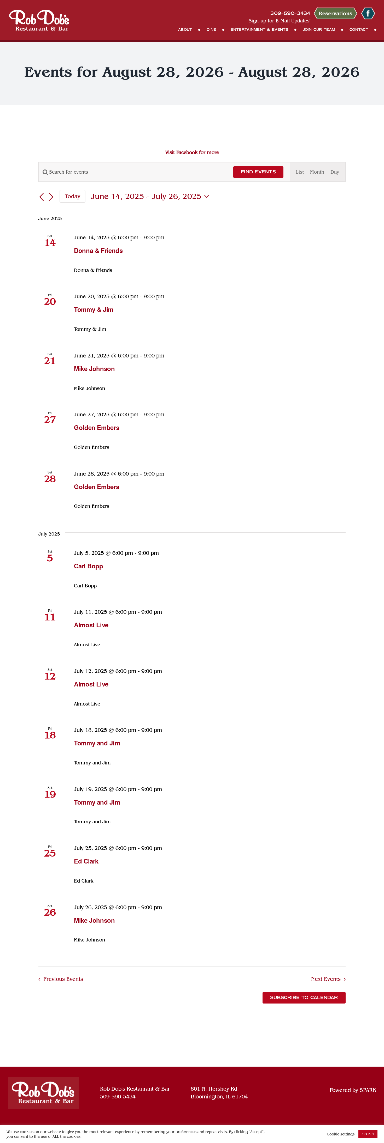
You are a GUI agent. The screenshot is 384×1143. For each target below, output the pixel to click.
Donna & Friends (98, 250)
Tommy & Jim (93, 309)
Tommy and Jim (97, 742)
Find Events (258, 172)
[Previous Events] (41, 197)
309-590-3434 (118, 1096)
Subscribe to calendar (304, 997)
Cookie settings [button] (340, 1134)
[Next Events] (51, 197)
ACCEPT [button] (368, 1134)
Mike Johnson (94, 368)
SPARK (368, 1090)
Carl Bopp (88, 565)
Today (72, 196)
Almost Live (91, 624)
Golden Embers (96, 427)
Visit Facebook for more (192, 152)
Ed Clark (86, 860)
